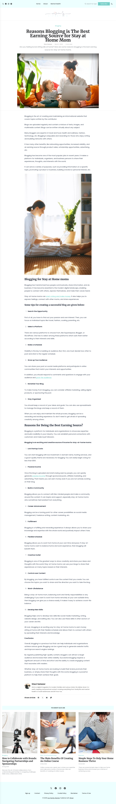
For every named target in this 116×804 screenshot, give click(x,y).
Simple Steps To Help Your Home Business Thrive (96, 759)
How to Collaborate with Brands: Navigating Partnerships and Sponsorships (19, 761)
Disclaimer (74, 793)
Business (81, 755)
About (45, 4)
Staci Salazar (38, 684)
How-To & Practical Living (48, 755)
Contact (37, 793)
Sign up (27, 793)
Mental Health (56, 4)
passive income (38, 476)
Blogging (58, 26)
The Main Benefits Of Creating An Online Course (56, 759)
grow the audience (43, 377)
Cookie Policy (62, 793)
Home (38, 4)
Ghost (71, 798)
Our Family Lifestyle (53, 798)
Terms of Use (86, 793)
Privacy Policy (48, 793)
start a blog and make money (58, 296)
